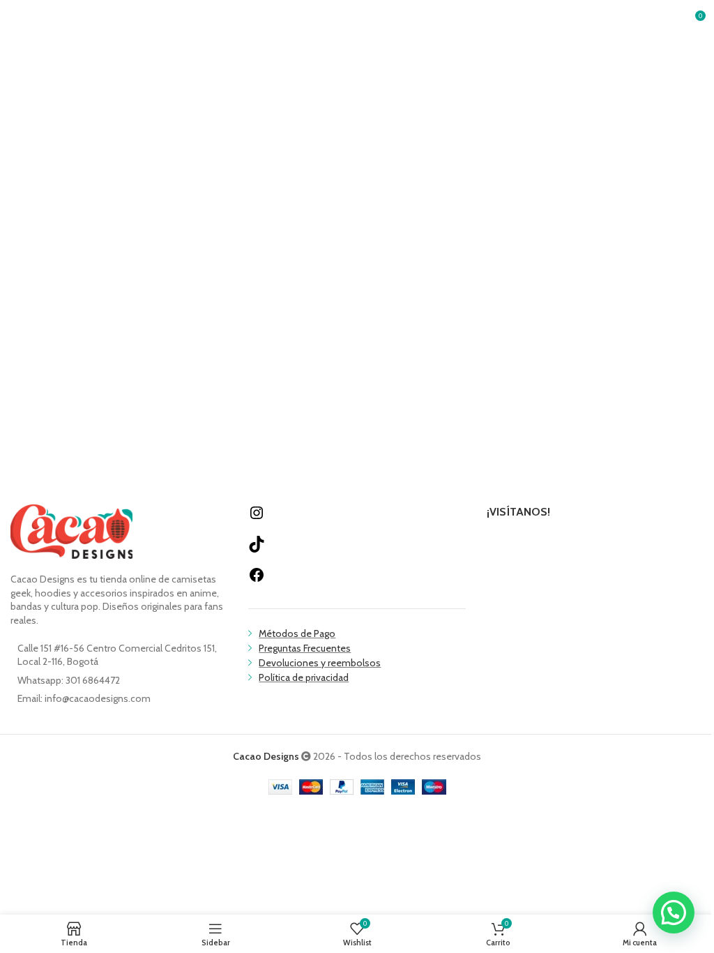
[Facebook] (256, 579)
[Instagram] (256, 517)
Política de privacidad (304, 677)
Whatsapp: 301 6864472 (68, 680)
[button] (673, 912)
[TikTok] (256, 549)
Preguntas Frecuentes (305, 648)
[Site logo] (357, 19)
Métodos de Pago (297, 633)
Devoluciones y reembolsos (320, 662)
